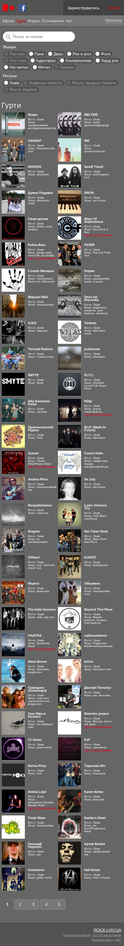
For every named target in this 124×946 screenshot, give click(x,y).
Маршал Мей (38, 297)
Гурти (21, 21)
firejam (89, 271)
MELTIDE (91, 114)
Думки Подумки (40, 192)
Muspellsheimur (40, 505)
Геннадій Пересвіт (35, 845)
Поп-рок (17, 54)
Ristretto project (96, 713)
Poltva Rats (36, 245)
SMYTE (33, 375)
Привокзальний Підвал (40, 428)
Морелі (33, 583)
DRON (89, 192)
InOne (88, 661)
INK (87, 140)
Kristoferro (36, 870)
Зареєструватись (83, 7)
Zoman (33, 453)
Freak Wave (36, 818)
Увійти (114, 7)
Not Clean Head (96, 531)
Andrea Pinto (38, 479)
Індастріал (46, 60)
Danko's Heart (95, 818)
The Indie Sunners (42, 609)
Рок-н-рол (82, 54)
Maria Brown (37, 661)
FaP (87, 739)
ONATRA (35, 635)
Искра (32, 114)
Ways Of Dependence (93, 220)
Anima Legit (37, 791)
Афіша (8, 21)
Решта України (23, 89)
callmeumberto (95, 635)
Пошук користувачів (76, 935)
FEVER (89, 245)
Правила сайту (102, 939)
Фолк (105, 54)
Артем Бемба (94, 844)
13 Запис (35, 739)
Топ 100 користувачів (106, 935)
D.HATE (90, 557)
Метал (44, 67)
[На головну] (9, 7)
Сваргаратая (38, 219)
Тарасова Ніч (94, 765)
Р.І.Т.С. (89, 375)
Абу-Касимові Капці (39, 402)
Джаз (58, 54)
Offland (34, 557)
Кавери (67, 67)
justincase (92, 349)
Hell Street (92, 870)
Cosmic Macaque (41, 271)
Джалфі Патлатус (97, 687)
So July (89, 479)
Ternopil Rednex (40, 349)
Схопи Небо (93, 453)
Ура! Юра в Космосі (37, 715)
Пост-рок (18, 60)
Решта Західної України (94, 82)
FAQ (118, 939)
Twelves (90, 323)
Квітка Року (37, 765)
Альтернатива (78, 60)
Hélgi (88, 401)
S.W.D (32, 323)
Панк (39, 54)
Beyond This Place (98, 609)
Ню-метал (19, 67)
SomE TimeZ (94, 166)
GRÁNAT (35, 140)
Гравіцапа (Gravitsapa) (37, 689)
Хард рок (109, 60)
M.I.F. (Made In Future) (95, 428)
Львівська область (45, 82)
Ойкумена (92, 583)
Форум (34, 21)
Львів (14, 82)
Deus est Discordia (91, 298)
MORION (34, 166)
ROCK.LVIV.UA (107, 930)
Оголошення (52, 21)
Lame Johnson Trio (95, 507)
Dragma (34, 531)
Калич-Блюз (93, 791)
